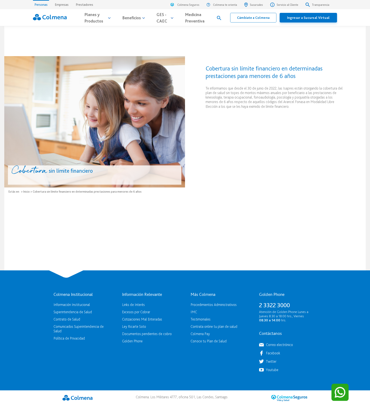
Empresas (62, 5)
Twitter (271, 361)
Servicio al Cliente (287, 4)
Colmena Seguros (188, 4)
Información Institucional (72, 304)
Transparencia (320, 4)
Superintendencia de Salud (73, 312)
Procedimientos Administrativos (214, 304)
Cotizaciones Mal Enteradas (142, 319)
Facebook (273, 353)
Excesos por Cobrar (136, 312)
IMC (194, 312)
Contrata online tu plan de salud (214, 326)
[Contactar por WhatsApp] (340, 392)
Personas (41, 5)
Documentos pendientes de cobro (147, 333)
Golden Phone (132, 341)
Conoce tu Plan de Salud (209, 341)
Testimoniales (200, 319)
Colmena (77, 398)
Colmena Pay (200, 333)
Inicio (26, 191)
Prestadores (84, 5)
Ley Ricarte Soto (134, 326)
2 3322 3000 (274, 305)
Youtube (272, 369)
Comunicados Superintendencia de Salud (79, 328)
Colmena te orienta (225, 4)
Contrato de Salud (67, 319)
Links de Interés (133, 304)
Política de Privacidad (69, 338)
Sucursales (256, 4)
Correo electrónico (279, 344)
